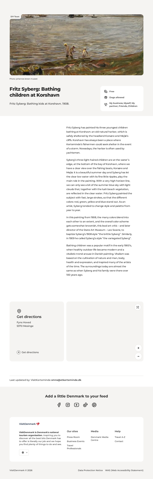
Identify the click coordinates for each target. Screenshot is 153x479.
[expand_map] (137, 307)
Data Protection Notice (90, 470)
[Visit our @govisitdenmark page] (85, 404)
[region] (104, 331)
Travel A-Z (120, 437)
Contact (119, 441)
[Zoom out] (138, 356)
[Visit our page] (67, 404)
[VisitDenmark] (29, 423)
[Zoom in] (138, 348)
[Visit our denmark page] (59, 404)
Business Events (75, 441)
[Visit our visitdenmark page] (76, 404)
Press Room (73, 437)
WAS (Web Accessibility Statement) (124, 470)
